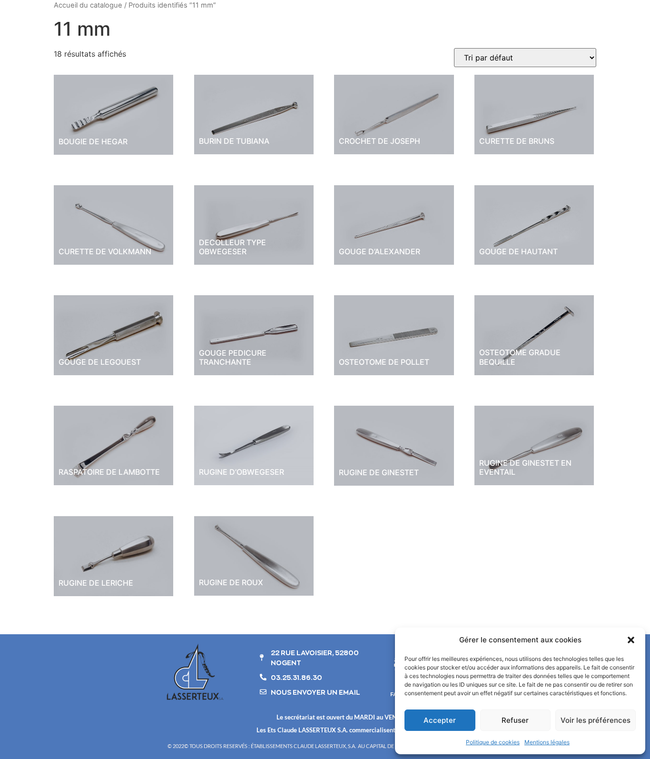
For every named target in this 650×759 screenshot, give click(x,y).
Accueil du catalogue (88, 5)
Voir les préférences (595, 720)
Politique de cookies (493, 742)
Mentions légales (547, 742)
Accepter (439, 720)
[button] (631, 640)
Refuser (515, 720)
